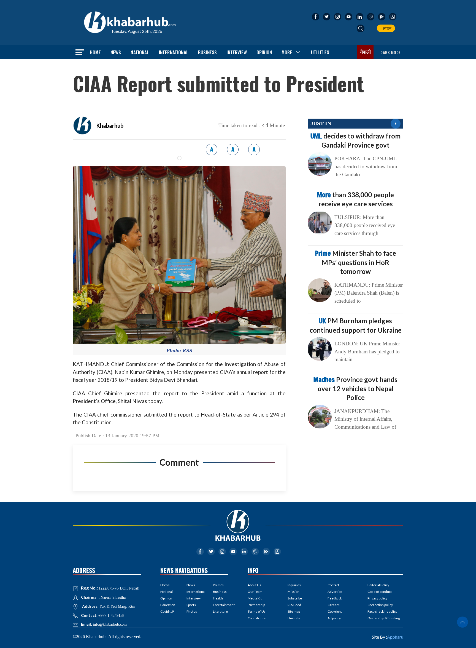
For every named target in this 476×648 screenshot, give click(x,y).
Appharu (395, 636)
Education (167, 605)
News (115, 52)
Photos (191, 611)
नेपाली (365, 52)
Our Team (255, 592)
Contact (333, 585)
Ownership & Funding (383, 618)
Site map (294, 611)
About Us (254, 585)
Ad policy (334, 618)
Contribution (257, 618)
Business (207, 52)
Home (95, 52)
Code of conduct (379, 592)
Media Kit (255, 598)
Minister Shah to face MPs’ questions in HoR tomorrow (355, 262)
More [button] (287, 52)
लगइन (386, 28)
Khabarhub (109, 125)
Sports (191, 605)
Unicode (294, 618)
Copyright (335, 611)
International (173, 52)
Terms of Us (257, 611)
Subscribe (295, 598)
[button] (360, 28)
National (140, 52)
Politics (218, 585)
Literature (220, 611)
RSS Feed (294, 605)
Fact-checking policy (382, 611)
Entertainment (220, 605)
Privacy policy (377, 598)
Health (218, 598)
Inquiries (294, 585)
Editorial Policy (378, 585)
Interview (236, 52)
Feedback (335, 598)
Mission (293, 592)
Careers (334, 605)
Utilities (320, 52)
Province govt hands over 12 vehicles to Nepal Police (355, 388)
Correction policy (380, 605)
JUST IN (320, 123)
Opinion (264, 52)
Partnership (256, 605)
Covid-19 (167, 611)
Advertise (335, 592)
